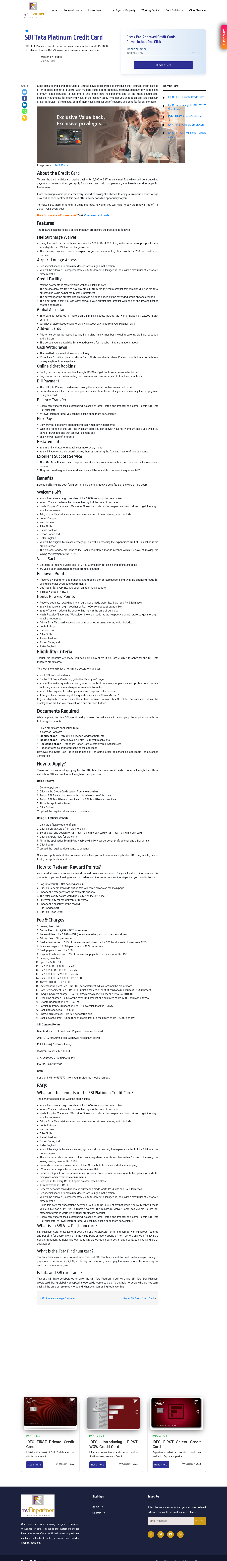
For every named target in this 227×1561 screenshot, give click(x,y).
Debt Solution (173, 10)
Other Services (198, 10)
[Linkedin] (24, 105)
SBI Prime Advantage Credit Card (59, 1298)
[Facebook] (24, 98)
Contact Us (98, 1513)
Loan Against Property (122, 10)
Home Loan (95, 10)
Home (54, 10)
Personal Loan (71, 10)
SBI (27, 31)
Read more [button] (34, 1464)
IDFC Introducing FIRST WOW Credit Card (113, 1444)
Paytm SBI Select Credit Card (138, 1298)
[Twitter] (24, 92)
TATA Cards (61, 165)
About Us (97, 1507)
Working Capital (150, 10)
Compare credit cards (96, 215)
